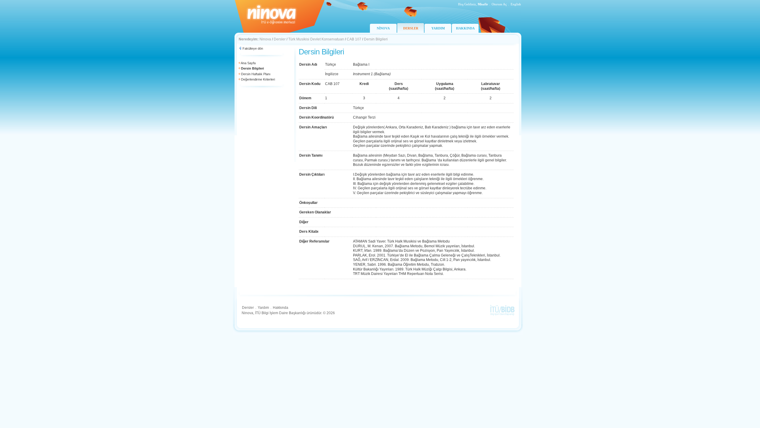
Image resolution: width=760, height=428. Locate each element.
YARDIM (438, 28)
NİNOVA (383, 28)
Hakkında (280, 308)
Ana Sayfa (248, 63)
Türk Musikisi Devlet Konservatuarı (316, 39)
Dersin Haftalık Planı (255, 74)
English (516, 4)
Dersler (280, 39)
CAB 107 (354, 39)
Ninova (265, 39)
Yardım (263, 308)
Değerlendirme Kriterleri (258, 79)
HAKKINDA (465, 28)
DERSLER (410, 28)
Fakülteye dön (253, 48)
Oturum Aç (499, 4)
